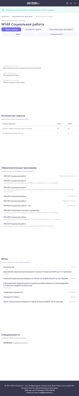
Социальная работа (15, 343)
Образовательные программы (22, 16)
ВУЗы (18, 34)
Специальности (56, 34)
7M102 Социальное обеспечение (14, 82)
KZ (71, 3)
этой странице (48, 10)
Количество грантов (33, 29)
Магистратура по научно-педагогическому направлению (22, 68)
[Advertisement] (39, 50)
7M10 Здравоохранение (11, 75)
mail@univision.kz (46, 393)
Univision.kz (5, 16)
